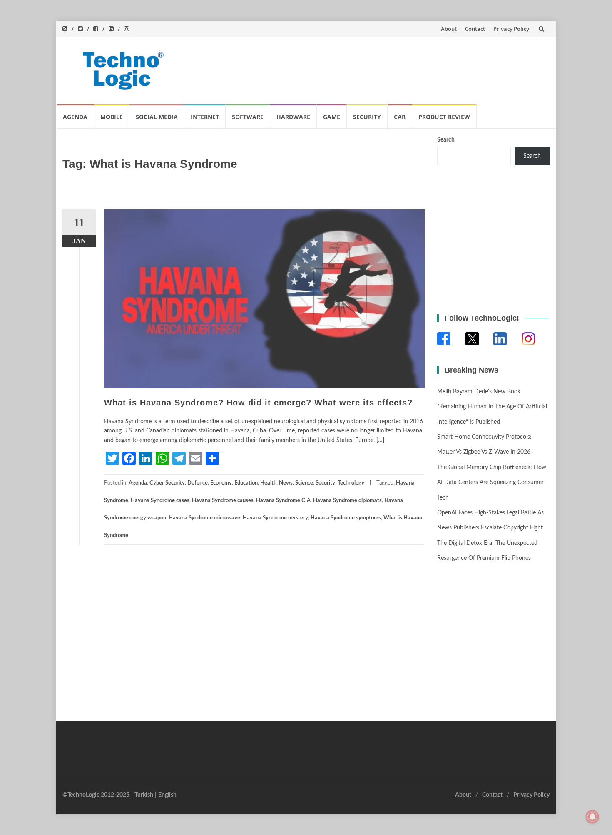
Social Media (157, 117)
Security (367, 117)
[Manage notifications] (592, 816)
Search (446, 140)
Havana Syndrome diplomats (347, 500)
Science (304, 483)
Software (248, 117)
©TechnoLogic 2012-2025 (95, 795)
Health (268, 483)
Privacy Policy (511, 28)
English (167, 795)
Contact (475, 28)
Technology (351, 483)
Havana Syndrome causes (223, 500)
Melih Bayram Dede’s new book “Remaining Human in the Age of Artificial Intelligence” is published (492, 407)
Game (331, 117)
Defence (197, 483)
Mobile (111, 117)
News (286, 483)
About (449, 28)
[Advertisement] (391, 68)
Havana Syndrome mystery (275, 518)
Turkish (143, 795)
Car (400, 117)
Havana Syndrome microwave (204, 518)
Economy (221, 483)
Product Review (444, 117)
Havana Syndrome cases (160, 500)
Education (246, 483)
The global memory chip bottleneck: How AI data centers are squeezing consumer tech (491, 483)
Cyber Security (167, 483)
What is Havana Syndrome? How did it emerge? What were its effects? (258, 402)
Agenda (75, 117)
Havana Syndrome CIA (283, 500)
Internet (205, 117)
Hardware (293, 117)
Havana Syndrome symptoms (346, 518)
